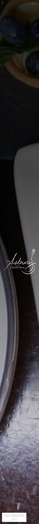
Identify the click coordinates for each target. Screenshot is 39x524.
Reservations (34, 2)
